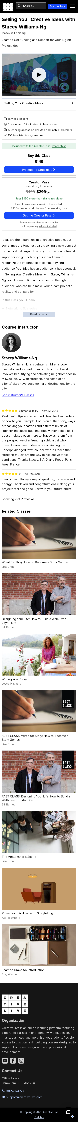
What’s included (48, 226)
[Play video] (39, 75)
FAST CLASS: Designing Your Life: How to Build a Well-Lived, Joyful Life (36, 798)
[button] (68, 1112)
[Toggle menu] (72, 6)
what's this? (59, 146)
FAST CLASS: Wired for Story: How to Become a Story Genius (35, 737)
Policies (39, 1117)
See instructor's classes (18, 395)
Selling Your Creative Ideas (23, 103)
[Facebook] (13, 1060)
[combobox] (31, 6)
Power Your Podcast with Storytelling (27, 913)
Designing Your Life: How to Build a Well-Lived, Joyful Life (34, 621)
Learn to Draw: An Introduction (23, 970)
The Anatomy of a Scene (19, 856)
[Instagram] (21, 1060)
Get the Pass (58, 6)
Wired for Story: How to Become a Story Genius (35, 562)
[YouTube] (5, 1060)
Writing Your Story (14, 679)
